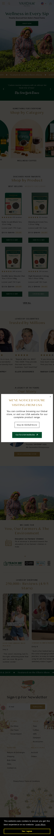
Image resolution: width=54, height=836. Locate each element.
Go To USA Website (25, 435)
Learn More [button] (40, 824)
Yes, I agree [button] (27, 831)
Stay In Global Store (27, 425)
